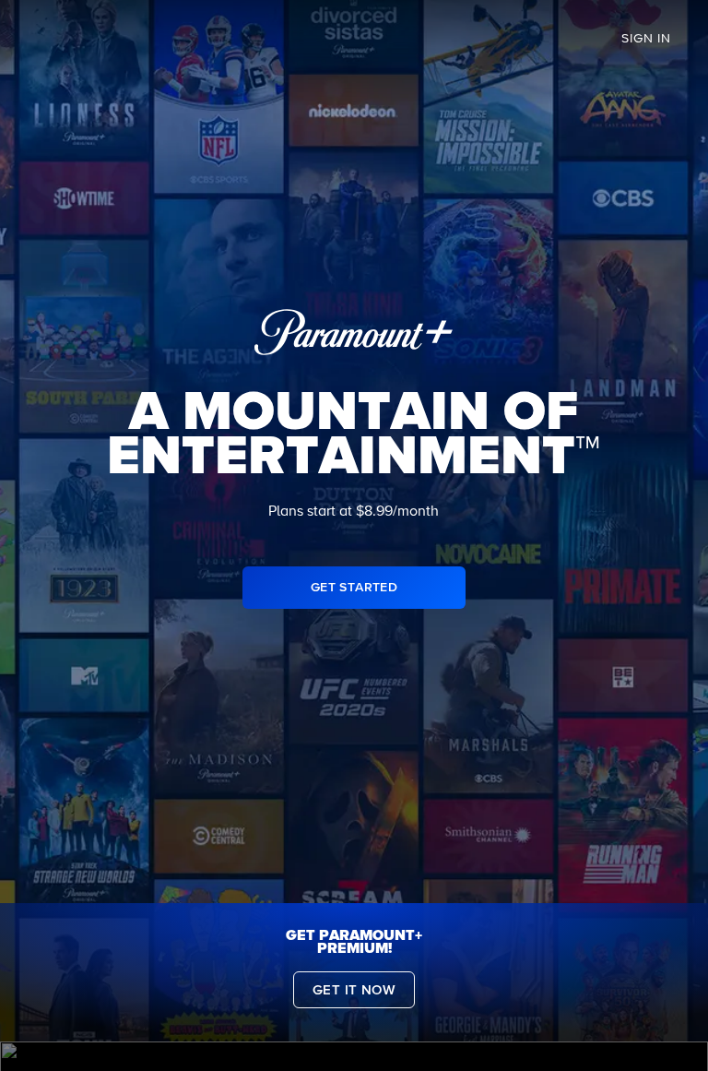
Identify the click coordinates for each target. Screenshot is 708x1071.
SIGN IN (646, 38)
